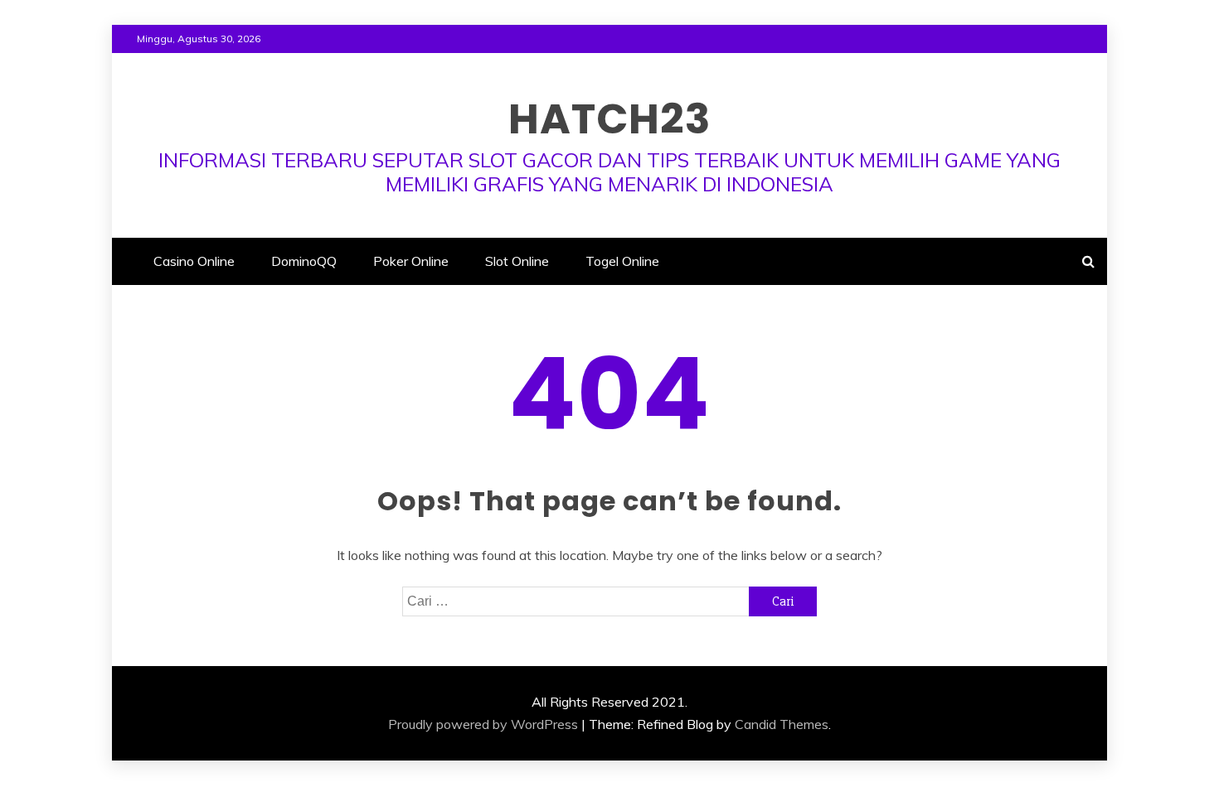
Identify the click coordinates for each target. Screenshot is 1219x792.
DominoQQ (304, 261)
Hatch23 (609, 118)
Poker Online (411, 261)
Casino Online (194, 261)
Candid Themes (781, 724)
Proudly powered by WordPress (483, 724)
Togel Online (622, 261)
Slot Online (517, 261)
